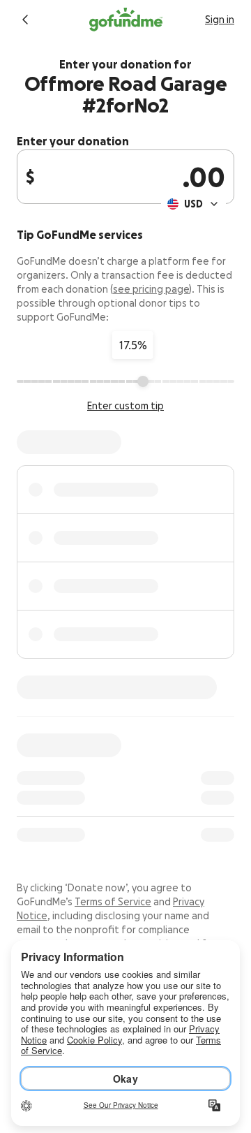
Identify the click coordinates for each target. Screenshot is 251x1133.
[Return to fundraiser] (25, 20)
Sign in (219, 19)
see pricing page (151, 289)
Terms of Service (113, 901)
